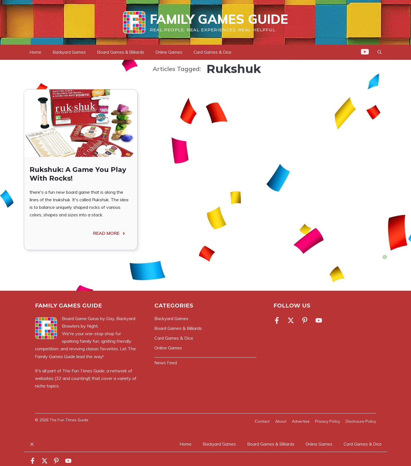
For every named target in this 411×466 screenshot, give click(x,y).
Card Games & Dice (212, 52)
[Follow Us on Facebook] (277, 320)
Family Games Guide (219, 19)
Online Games (168, 52)
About (280, 421)
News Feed (165, 362)
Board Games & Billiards (120, 52)
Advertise (301, 421)
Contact (262, 421)
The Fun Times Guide (83, 370)
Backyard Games (69, 52)
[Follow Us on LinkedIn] (304, 320)
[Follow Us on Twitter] (290, 320)
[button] (379, 52)
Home (35, 52)
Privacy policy (327, 421)
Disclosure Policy (361, 421)
